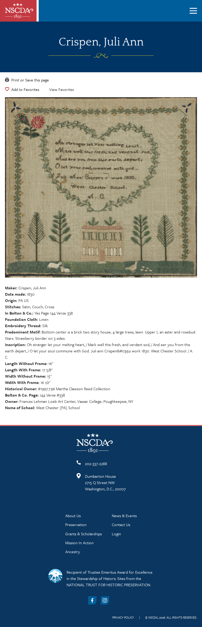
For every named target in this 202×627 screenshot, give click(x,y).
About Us (73, 515)
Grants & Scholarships (83, 534)
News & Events (124, 515)
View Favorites (61, 89)
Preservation (76, 524)
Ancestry (72, 551)
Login (116, 534)
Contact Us (121, 524)
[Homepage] (19, 11)
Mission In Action (79, 543)
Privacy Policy (123, 617)
